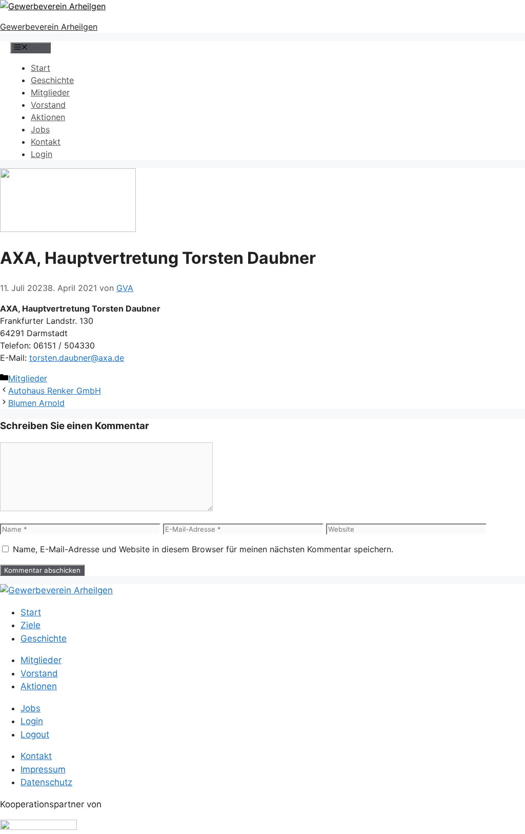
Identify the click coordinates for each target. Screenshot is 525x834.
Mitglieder (50, 92)
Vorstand (48, 105)
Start (40, 68)
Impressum (43, 769)
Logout (35, 734)
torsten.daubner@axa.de (76, 358)
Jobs (40, 129)
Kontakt (45, 142)
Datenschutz (46, 782)
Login (41, 154)
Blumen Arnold (36, 403)
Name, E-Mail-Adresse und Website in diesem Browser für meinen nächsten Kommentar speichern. (203, 549)
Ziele (31, 625)
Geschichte (52, 80)
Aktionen (48, 117)
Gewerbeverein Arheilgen (48, 27)
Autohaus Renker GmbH (54, 390)
